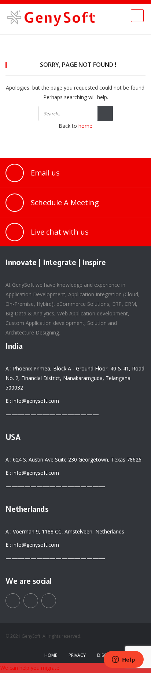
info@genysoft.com (35, 400)
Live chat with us (60, 232)
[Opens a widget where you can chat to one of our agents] (123, 660)
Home (50, 655)
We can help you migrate (29, 667)
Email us (45, 173)
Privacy (77, 655)
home (85, 125)
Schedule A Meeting (65, 202)
